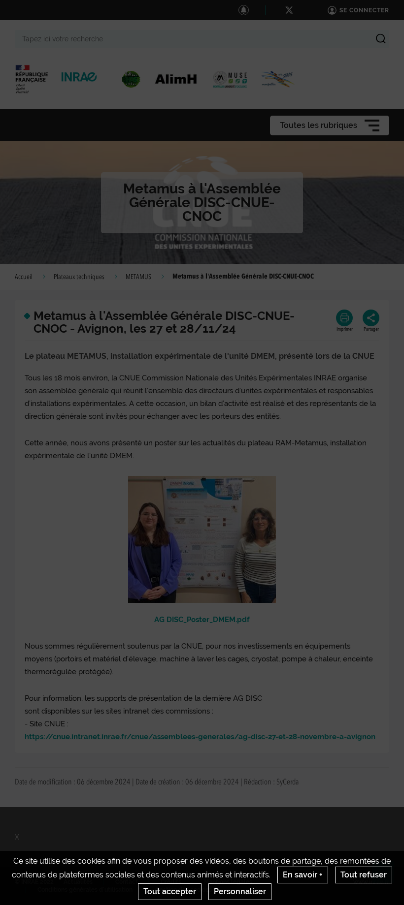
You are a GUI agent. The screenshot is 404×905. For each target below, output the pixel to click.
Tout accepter (169, 891)
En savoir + (303, 874)
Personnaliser (240, 891)
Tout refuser (363, 874)
